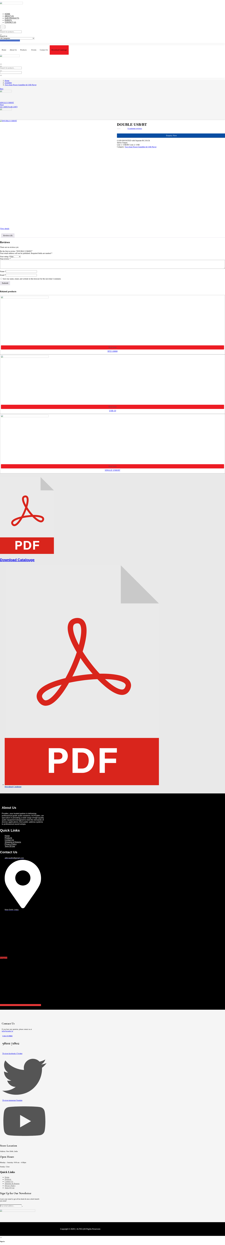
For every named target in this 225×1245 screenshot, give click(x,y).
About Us (13, 50)
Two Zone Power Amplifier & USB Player (20, 85)
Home (4, 50)
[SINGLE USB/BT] (25, 416)
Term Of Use (10, 846)
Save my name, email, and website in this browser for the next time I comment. (32, 279)
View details (4, 229)
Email (3, 275)
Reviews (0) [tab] (7, 235)
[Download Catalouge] (27, 553)
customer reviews (135, 128)
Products (23, 50)
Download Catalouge (59, 50)
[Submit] (22, 1206)
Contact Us (44, 50)
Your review (5, 259)
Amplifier (8, 83)
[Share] (217, 2)
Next (2, 105)
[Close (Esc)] (222, 2)
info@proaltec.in (7, 1031)
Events (33, 50)
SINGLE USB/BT (112, 470)
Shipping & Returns (13, 842)
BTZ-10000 (113, 351)
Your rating (5, 257)
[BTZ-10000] (25, 298)
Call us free (7, 1036)
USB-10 (112, 411)
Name (3, 271)
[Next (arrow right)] (221, 622)
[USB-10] (25, 357)
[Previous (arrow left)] (4, 622)
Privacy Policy (11, 844)
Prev (1, 89)
